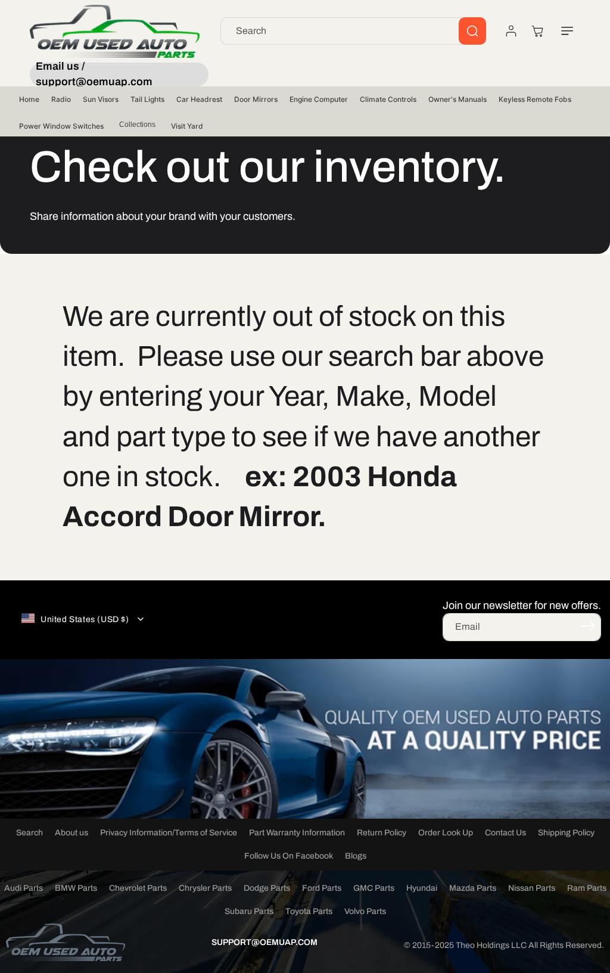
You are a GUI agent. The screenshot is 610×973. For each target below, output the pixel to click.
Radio (61, 99)
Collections (137, 124)
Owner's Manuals (457, 99)
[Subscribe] (588, 626)
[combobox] (353, 31)
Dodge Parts (267, 888)
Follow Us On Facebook (288, 855)
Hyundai (421, 888)
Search (29, 832)
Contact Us (505, 832)
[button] (567, 31)
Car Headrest (199, 99)
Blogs (355, 855)
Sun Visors (101, 99)
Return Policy (381, 832)
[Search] (472, 31)
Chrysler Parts (205, 888)
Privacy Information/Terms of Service (168, 832)
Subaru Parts (249, 911)
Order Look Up (445, 832)
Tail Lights (147, 99)
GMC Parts (373, 888)
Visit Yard (187, 126)
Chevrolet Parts (138, 888)
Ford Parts (321, 888)
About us (71, 832)
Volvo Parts (365, 911)
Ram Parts (586, 888)
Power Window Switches (61, 126)
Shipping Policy (566, 832)
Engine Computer (319, 99)
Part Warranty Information (297, 832)
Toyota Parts (308, 911)
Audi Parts (23, 888)
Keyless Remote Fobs (535, 99)
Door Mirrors (256, 99)
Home (29, 99)
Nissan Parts (531, 888)
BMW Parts (76, 888)
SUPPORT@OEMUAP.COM (264, 942)
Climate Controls (388, 99)
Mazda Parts (472, 888)
